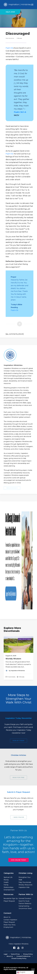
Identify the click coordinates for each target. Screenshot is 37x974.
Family (6, 885)
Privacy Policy (28, 954)
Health (6, 882)
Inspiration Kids (24, 887)
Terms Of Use (15, 954)
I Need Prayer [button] (18, 817)
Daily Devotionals (25, 882)
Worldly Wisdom (13, 659)
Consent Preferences (23, 956)
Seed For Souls (24, 901)
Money (6, 880)
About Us (7, 917)
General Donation (25, 898)
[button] (32, 4)
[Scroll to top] (33, 970)
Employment (8, 927)
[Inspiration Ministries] (17, 4)
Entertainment (9, 890)
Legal (5, 954)
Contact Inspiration (10, 920)
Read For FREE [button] (18, 777)
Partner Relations (25, 903)
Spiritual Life (8, 877)
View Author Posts (12, 488)
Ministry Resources (25, 885)
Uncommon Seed (25, 908)
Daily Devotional (10, 38)
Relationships (8, 887)
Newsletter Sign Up (11, 898)
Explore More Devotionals (12, 629)
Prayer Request (9, 901)
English (22, 972)
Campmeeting (24, 906)
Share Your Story (10, 925)
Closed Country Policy (18, 958)
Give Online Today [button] (18, 860)
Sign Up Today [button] (18, 740)
